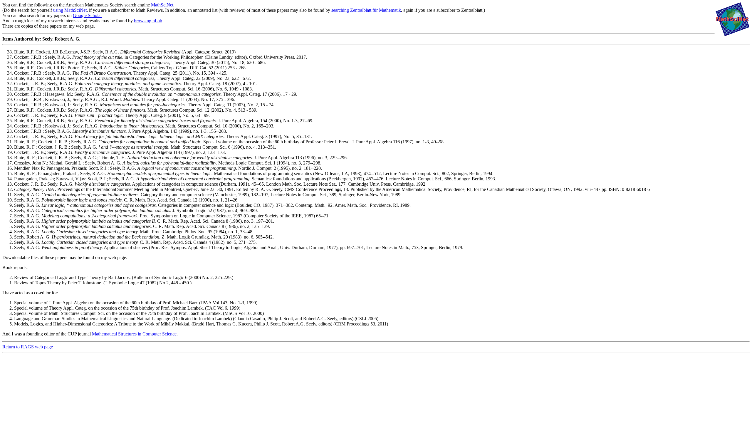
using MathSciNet (70, 10)
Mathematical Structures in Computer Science (134, 333)
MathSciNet (162, 4)
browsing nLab (148, 20)
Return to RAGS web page (27, 346)
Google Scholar (87, 15)
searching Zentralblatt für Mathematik (366, 10)
